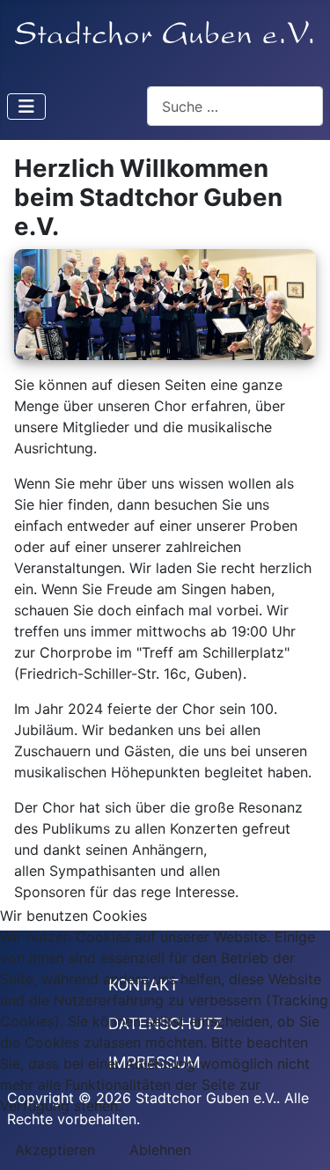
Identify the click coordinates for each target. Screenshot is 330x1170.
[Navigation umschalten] (26, 106)
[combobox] (235, 106)
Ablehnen (160, 1150)
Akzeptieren (55, 1150)
